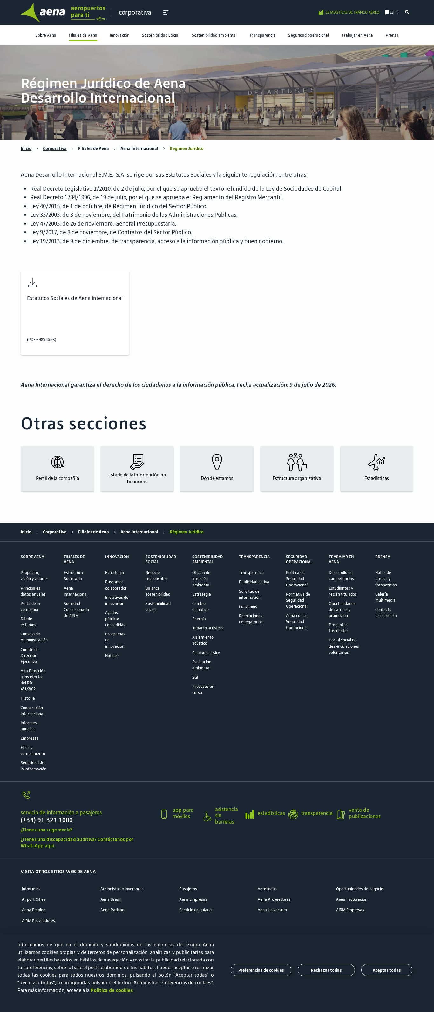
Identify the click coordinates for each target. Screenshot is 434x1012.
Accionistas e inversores (122, 888)
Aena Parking (112, 909)
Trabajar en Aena (357, 35)
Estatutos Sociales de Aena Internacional (75, 298)
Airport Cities (33, 899)
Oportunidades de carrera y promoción (342, 609)
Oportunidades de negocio (359, 888)
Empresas (29, 738)
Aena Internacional (139, 148)
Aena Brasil (110, 899)
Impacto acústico (207, 628)
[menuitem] (46, 35)
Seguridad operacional (308, 35)
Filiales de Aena (83, 35)
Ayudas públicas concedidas (115, 618)
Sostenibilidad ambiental (214, 35)
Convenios (248, 606)
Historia (28, 698)
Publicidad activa (254, 581)
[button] (165, 12)
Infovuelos (31, 888)
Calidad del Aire (206, 652)
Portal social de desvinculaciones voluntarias (344, 646)
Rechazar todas (326, 970)
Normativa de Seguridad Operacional (298, 600)
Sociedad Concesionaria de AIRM (76, 609)
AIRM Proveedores (38, 920)
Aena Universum (272, 909)
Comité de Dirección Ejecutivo (30, 655)
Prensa (392, 35)
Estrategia (114, 572)
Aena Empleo (33, 909)
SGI (195, 677)
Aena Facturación (351, 899)
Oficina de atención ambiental (201, 578)
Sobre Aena (45, 35)
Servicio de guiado (195, 909)
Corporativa (55, 148)
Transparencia (262, 35)
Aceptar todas (387, 970)
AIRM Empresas (350, 909)
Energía (199, 618)
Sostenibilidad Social (160, 35)
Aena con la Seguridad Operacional (297, 621)
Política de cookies (112, 990)
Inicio (26, 148)
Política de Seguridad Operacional (297, 578)
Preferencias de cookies (261, 970)
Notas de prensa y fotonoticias (386, 578)
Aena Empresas (193, 899)
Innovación (119, 35)
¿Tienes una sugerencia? (46, 830)
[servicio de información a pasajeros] (87, 798)
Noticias (112, 655)
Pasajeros (188, 888)
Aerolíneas (267, 888)
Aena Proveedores (274, 899)
